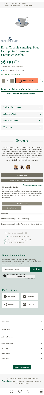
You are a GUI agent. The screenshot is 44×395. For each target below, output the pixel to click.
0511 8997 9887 (22, 175)
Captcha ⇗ (30, 278)
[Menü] (41, 391)
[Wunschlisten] (11, 391)
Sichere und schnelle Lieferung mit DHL (19, 240)
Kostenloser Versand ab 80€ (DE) (17, 233)
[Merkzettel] (20, 391)
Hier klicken (21, 276)
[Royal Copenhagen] (9, 39)
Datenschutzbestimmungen (32, 185)
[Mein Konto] (3, 391)
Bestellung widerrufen (22, 367)
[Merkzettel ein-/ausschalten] (41, 81)
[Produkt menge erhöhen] (12, 81)
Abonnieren (36, 269)
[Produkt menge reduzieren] (3, 81)
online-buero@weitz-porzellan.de (22, 181)
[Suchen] (28, 391)
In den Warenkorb (30, 81)
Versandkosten (7, 381)
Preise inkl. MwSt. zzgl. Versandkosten (12, 66)
